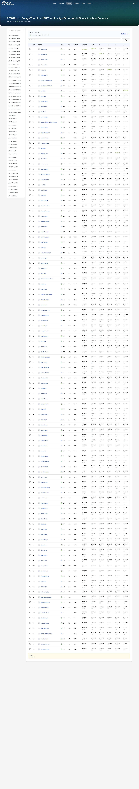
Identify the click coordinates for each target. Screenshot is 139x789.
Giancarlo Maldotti (45, 174)
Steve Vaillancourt (45, 211)
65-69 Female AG (13, 192)
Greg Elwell (43, 284)
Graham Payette (45, 221)
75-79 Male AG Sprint (14, 73)
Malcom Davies (44, 138)
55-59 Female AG (13, 186)
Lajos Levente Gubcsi (46, 597)
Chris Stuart (44, 49)
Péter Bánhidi (44, 242)
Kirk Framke (43, 65)
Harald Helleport (45, 404)
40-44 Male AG (12, 131)
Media (89, 3)
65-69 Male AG (13, 147)
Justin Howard (44, 383)
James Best (44, 346)
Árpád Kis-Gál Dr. (45, 461)
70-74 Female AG (13, 195)
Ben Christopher (45, 472)
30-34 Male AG (12, 125)
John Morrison (44, 336)
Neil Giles (43, 148)
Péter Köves (44, 550)
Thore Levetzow (45, 576)
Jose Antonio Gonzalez (46, 294)
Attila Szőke (44, 534)
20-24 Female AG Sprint (15, 80)
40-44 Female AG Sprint (15, 93)
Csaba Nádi (43, 388)
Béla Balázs (43, 524)
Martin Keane (44, 571)
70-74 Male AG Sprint (14, 70)
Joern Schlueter (45, 367)
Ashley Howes (44, 263)
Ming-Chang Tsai (45, 179)
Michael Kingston (45, 143)
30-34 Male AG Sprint (14, 45)
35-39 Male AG (12, 128)
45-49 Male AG (12, 134)
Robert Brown (44, 399)
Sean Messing (44, 466)
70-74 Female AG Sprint (15, 112)
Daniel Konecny (45, 414)
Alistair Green (44, 482)
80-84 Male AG (12, 157)
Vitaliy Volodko (44, 566)
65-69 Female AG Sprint (15, 109)
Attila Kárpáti (44, 529)
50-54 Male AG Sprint (14, 57)
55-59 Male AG (12, 141)
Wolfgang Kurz (44, 153)
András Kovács (44, 498)
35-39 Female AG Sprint (15, 89)
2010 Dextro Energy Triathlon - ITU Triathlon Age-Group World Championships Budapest (58, 18)
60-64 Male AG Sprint (14, 64)
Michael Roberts (45, 315)
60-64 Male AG (13, 144)
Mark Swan (43, 341)
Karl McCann (44, 430)
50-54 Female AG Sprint (15, 99)
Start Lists (61, 3)
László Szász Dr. (45, 492)
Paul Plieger (44, 419)
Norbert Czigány (45, 592)
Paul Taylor (43, 247)
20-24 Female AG (13, 163)
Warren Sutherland (45, 357)
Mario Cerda (44, 305)
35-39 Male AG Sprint (14, 48)
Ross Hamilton (44, 320)
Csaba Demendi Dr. (45, 644)
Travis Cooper (44, 216)
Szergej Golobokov (45, 331)
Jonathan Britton (45, 299)
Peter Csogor (44, 477)
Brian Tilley (43, 185)
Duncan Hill (43, 451)
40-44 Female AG (13, 176)
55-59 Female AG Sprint (15, 102)
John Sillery (43, 91)
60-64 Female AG (13, 189)
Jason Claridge (44, 117)
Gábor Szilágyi (44, 539)
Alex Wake (43, 96)
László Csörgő (44, 618)
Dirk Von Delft (44, 378)
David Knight (44, 258)
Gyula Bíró (43, 409)
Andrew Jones (44, 164)
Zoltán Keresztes (45, 649)
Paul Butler (43, 195)
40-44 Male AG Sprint (14, 51)
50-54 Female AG (13, 183)
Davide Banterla (45, 613)
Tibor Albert (43, 545)
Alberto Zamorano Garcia (47, 279)
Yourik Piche (44, 393)
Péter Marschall (45, 628)
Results (69, 3)
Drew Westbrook (45, 237)
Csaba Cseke (44, 101)
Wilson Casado (44, 503)
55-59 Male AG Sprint (14, 61)
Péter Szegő (44, 555)
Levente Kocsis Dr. (45, 602)
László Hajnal (44, 513)
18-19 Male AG (12, 115)
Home (54, 3)
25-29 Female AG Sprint (15, 83)
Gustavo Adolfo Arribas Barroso (49, 122)
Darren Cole (44, 190)
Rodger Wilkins (44, 59)
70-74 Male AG (12, 150)
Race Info (76, 3)
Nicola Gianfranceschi (46, 633)
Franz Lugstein (44, 200)
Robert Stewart (45, 232)
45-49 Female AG (13, 179)
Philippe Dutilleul (45, 607)
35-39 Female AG (13, 173)
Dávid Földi (43, 581)
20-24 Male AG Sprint (14, 38)
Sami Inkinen (44, 54)
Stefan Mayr (44, 106)
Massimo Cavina (45, 372)
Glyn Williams (44, 159)
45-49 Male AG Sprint (14, 54)
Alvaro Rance (44, 75)
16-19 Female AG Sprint (15, 77)
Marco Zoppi (44, 326)
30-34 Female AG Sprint (15, 86)
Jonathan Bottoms (45, 205)
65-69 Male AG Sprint (14, 67)
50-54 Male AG (12, 138)
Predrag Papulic (45, 623)
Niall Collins (43, 273)
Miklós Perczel (44, 440)
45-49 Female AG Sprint (15, 96)
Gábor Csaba (44, 425)
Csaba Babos (44, 508)
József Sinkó (44, 586)
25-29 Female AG (13, 167)
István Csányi (44, 519)
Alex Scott (43, 112)
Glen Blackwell (44, 352)
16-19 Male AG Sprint (14, 35)
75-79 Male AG (12, 154)
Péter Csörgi (44, 362)
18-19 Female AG (13, 160)
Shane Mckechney (45, 310)
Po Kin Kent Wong (45, 487)
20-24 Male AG (12, 118)
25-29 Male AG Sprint (14, 41)
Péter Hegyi (44, 560)
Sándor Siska (44, 446)
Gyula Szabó (44, 289)
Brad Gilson (43, 70)
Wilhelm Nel (43, 226)
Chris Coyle (43, 268)
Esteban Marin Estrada (46, 80)
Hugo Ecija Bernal (45, 132)
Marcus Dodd (44, 127)
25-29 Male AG (12, 122)
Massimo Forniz (44, 456)
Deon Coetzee (44, 169)
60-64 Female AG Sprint (15, 106)
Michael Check (44, 435)
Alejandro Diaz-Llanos (46, 85)
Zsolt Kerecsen (44, 639)
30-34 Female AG (13, 170)
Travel (83, 3)
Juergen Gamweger (46, 252)
